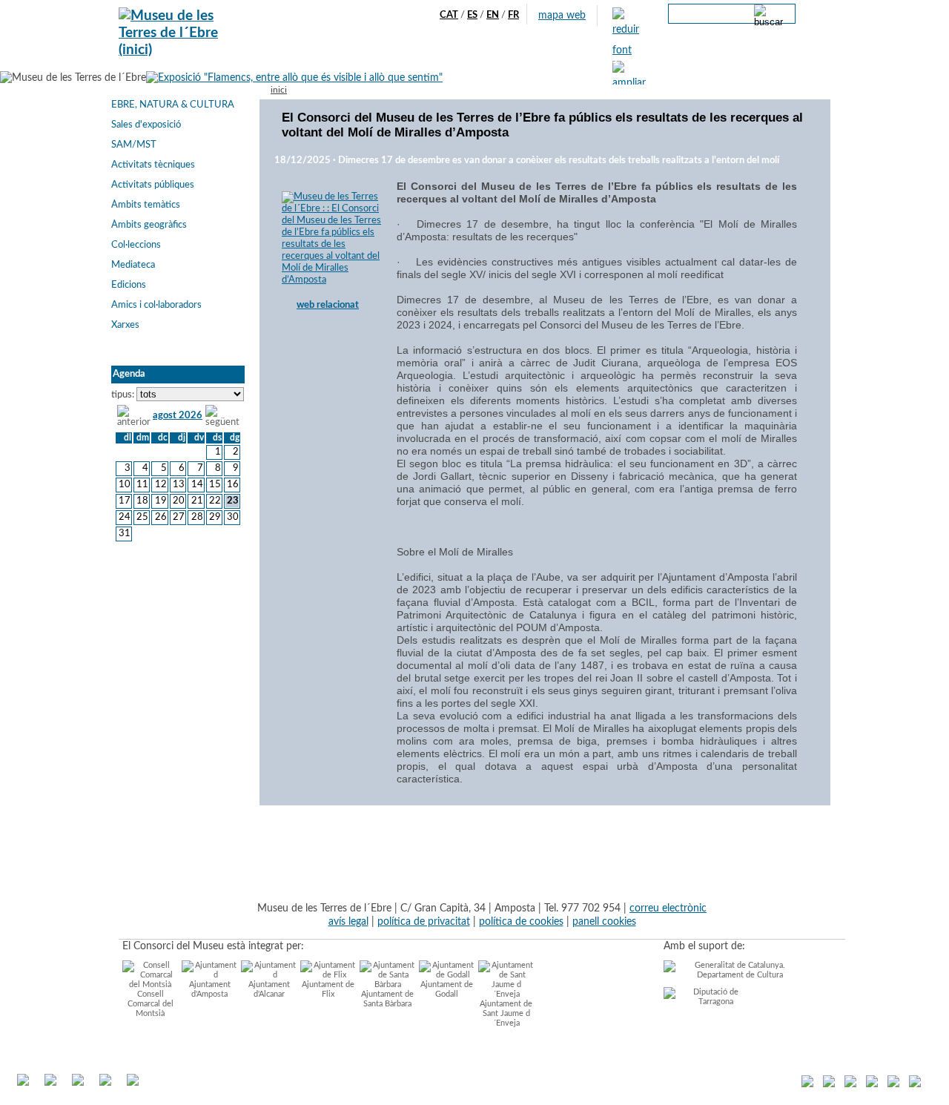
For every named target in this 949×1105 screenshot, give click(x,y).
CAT (449, 15)
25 (142, 517)
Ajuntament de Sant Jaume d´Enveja (506, 1013)
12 (160, 484)
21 (196, 501)
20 (179, 501)
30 (233, 517)
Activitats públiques (152, 185)
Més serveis (590, 60)
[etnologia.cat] (850, 1084)
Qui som (317, 60)
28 (196, 517)
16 (233, 484)
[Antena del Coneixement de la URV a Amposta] (872, 1084)
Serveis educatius (514, 60)
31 (124, 533)
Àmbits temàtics (145, 205)
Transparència (659, 60)
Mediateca (133, 265)
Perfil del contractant (748, 60)
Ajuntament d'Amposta (210, 989)
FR (513, 15)
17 (124, 501)
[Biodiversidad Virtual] (915, 1084)
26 (160, 517)
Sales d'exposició (146, 125)
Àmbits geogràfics (149, 225)
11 (142, 484)
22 (215, 501)
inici (279, 90)
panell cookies (604, 921)
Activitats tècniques (153, 165)
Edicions (128, 285)
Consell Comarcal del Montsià (150, 1003)
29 (215, 517)
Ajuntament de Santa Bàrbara (387, 999)
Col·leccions (136, 245)
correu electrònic (668, 908)
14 (196, 484)
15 (215, 484)
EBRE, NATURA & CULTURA (172, 105)
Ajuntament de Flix (328, 989)
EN (492, 15)
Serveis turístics (428, 60)
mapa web (562, 15)
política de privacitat (423, 921)
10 (124, 484)
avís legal (348, 921)
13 (179, 484)
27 (179, 517)
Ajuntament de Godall (446, 989)
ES (472, 15)
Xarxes (125, 325)
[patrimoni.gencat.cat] (893, 1084)
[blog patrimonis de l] (807, 1084)
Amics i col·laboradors (156, 305)
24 (124, 517)
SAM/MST (133, 145)
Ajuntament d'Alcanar (269, 989)
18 (142, 501)
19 (160, 501)
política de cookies (521, 921)
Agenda (364, 60)
